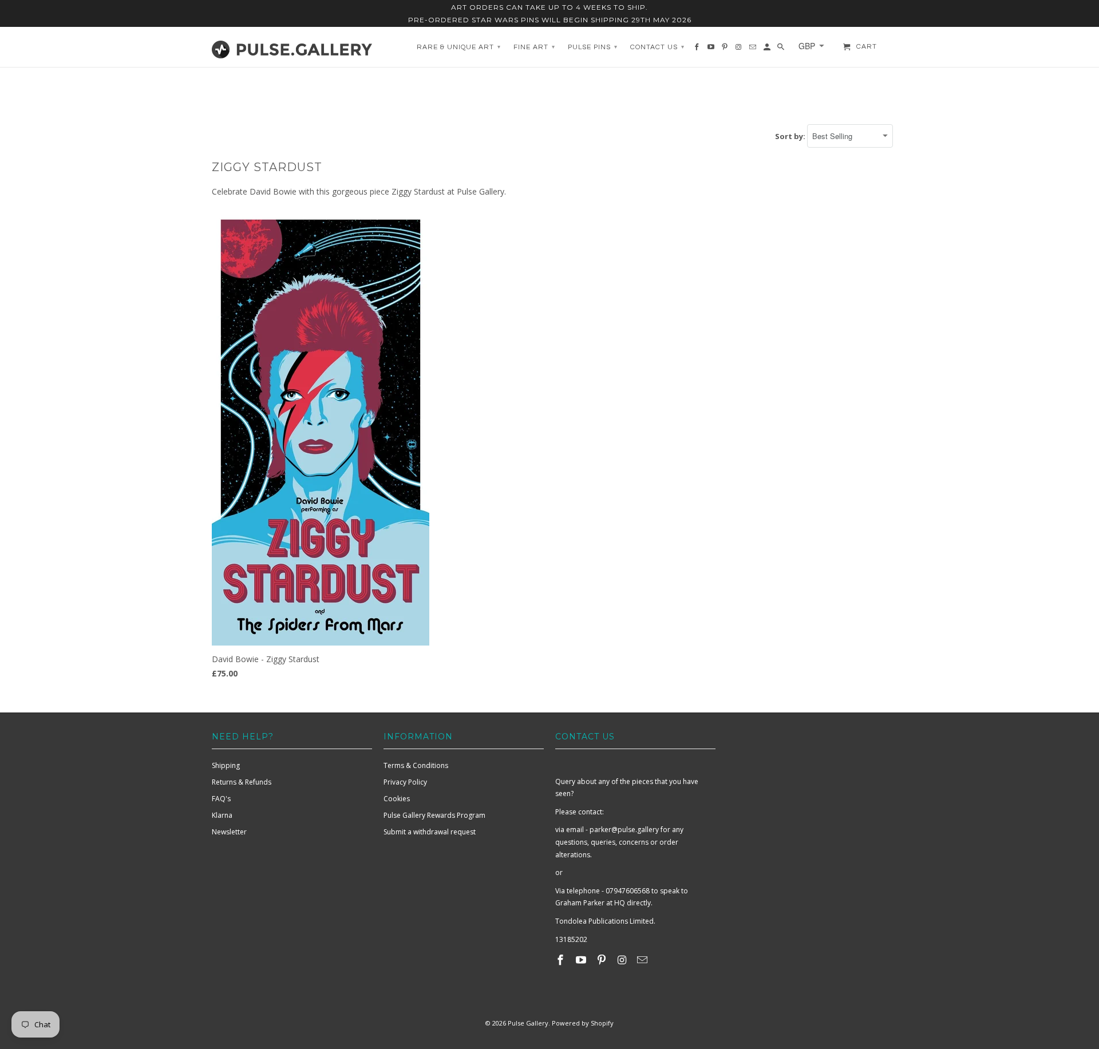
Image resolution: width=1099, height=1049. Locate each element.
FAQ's (221, 798)
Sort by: (791, 136)
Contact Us (657, 47)
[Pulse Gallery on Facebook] (561, 960)
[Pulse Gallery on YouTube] (582, 960)
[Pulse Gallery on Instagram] (622, 960)
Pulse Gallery (528, 1023)
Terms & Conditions (416, 765)
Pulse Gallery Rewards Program (434, 815)
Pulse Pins (593, 47)
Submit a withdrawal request (430, 832)
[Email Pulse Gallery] (643, 960)
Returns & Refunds (241, 782)
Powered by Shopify (583, 1023)
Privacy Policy (405, 782)
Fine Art (534, 47)
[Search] (781, 49)
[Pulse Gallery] (292, 46)
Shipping (226, 765)
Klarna (222, 815)
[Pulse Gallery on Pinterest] (602, 960)
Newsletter (229, 832)
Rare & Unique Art (459, 47)
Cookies (397, 798)
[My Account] (768, 49)
